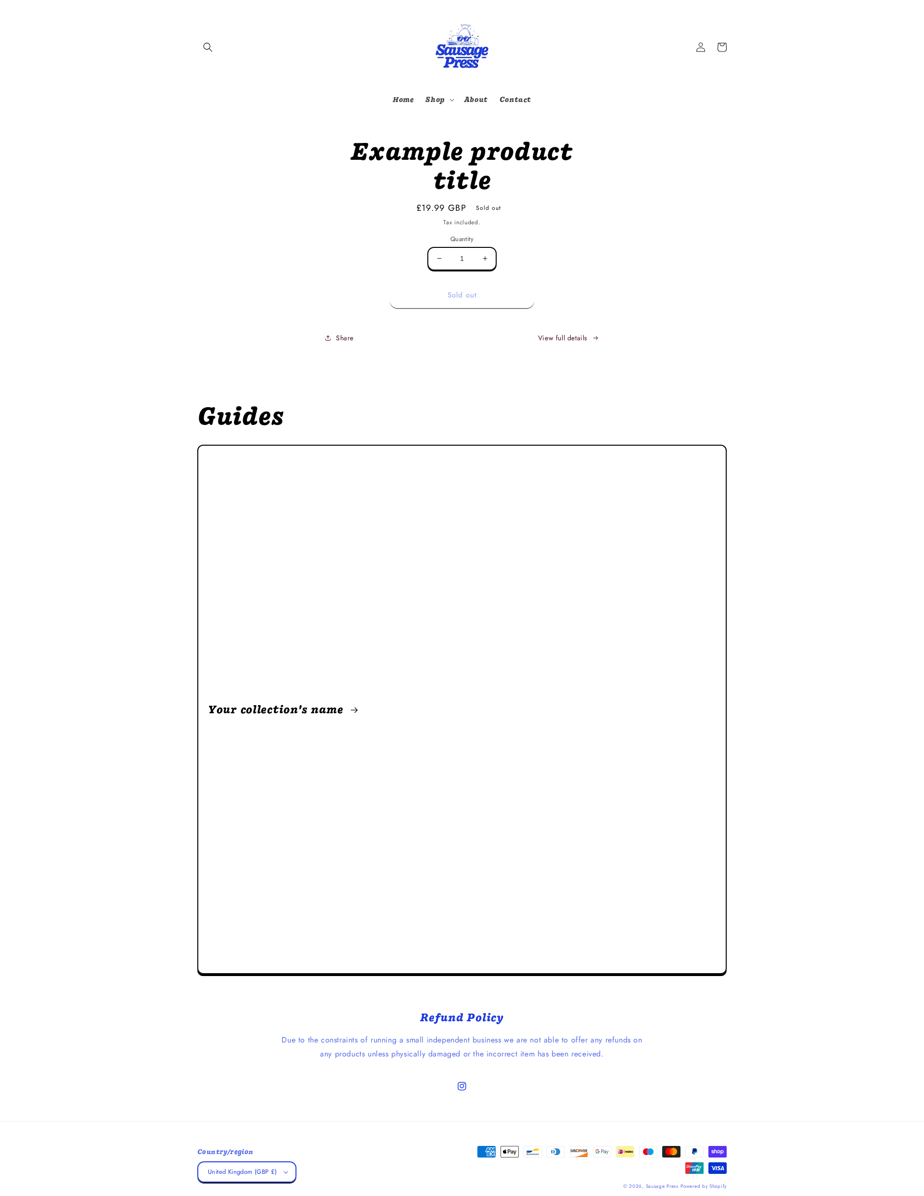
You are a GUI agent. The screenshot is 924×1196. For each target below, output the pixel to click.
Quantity (462, 239)
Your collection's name (277, 709)
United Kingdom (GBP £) (242, 1171)
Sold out (462, 295)
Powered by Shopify (703, 1186)
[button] (207, 47)
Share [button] (345, 338)
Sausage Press (662, 1186)
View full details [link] (563, 338)
